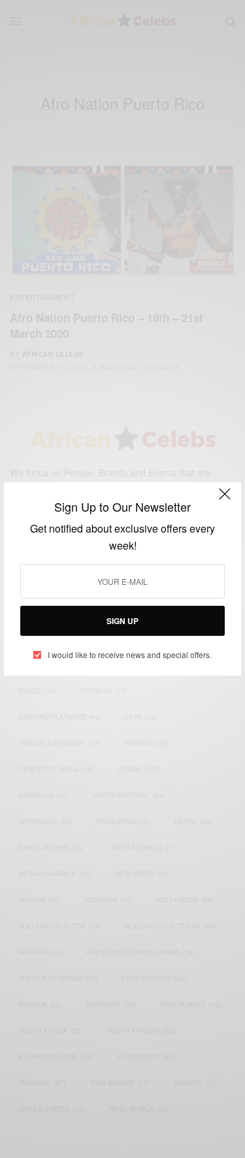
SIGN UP (122, 621)
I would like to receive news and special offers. (130, 655)
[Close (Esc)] (225, 500)
